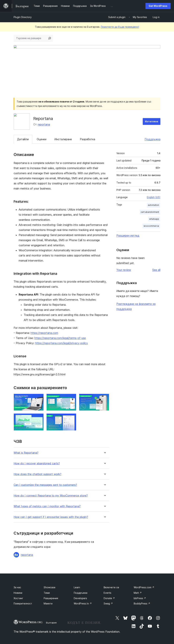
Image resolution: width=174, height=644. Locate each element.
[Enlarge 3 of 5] (104, 398)
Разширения (51, 598)
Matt (138, 592)
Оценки (41, 139)
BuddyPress (142, 603)
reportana (44, 124)
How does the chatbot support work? (37, 474)
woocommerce (151, 226)
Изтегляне (151, 121)
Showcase (49, 587)
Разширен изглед (127, 235)
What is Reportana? (26, 452)
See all (156, 270)
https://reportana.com (44, 333)
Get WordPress (158, 5)
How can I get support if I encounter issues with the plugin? (51, 517)
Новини (18, 592)
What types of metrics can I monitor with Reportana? (47, 506)
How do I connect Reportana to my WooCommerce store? (51, 495)
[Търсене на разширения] (49, 38)
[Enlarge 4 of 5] (39, 418)
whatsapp (154, 219)
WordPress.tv (83, 603)
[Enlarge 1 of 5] (39, 398)
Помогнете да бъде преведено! (120, 26)
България (51, 622)
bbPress (140, 598)
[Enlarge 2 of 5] (71, 398)
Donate (109, 598)
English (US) (153, 197)
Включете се (111, 587)
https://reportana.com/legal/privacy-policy (61, 343)
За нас (17, 587)
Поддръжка (152, 139)
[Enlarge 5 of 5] (71, 418)
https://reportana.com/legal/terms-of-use (60, 338)
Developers (80, 598)
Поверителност (23, 603)
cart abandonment (150, 212)
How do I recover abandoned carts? (37, 463)
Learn (77, 587)
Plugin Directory (23, 17)
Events (107, 592)
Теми (47, 592)
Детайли (23, 139)
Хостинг (18, 598)
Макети (48, 603)
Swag (108, 603)
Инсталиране (63, 139)
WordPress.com (144, 587)
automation (153, 205)
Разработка (87, 139)
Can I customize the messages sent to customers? (45, 484)
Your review (123, 270)
